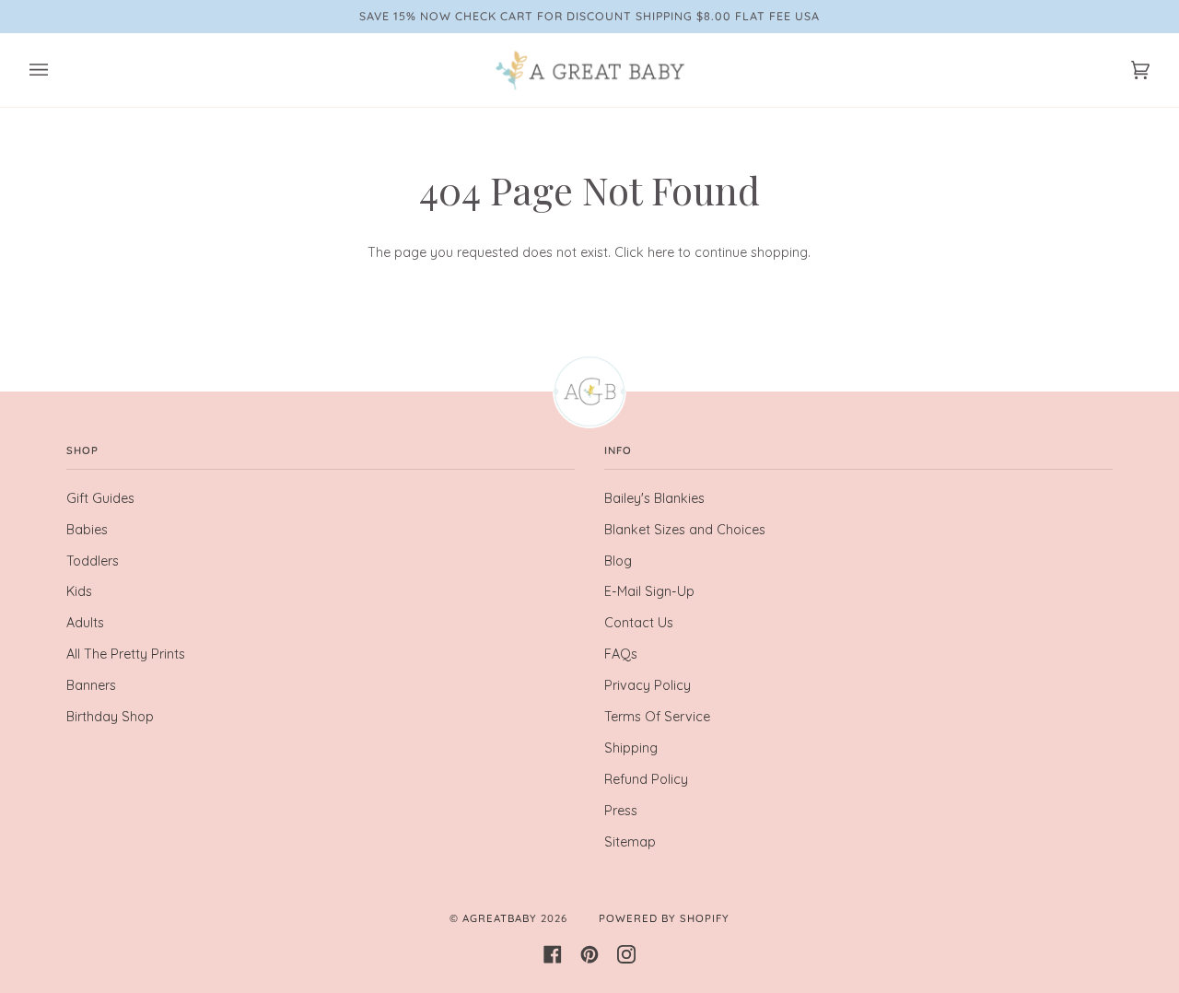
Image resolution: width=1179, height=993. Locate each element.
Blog (618, 561)
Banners (91, 685)
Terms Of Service (657, 716)
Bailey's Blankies (654, 498)
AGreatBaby (499, 918)
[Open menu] (57, 70)
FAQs (620, 654)
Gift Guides (100, 498)
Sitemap (630, 842)
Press (620, 810)
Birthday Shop (110, 716)
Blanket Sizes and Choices (684, 529)
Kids (79, 591)
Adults (85, 622)
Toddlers (92, 561)
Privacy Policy (647, 685)
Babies (87, 529)
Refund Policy (646, 779)
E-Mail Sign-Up (649, 591)
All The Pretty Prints (125, 654)
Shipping (631, 748)
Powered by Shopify (664, 918)
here (661, 252)
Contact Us (638, 622)
